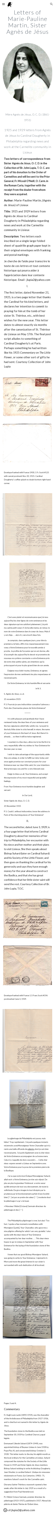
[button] (3, 4)
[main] (27, 22)
